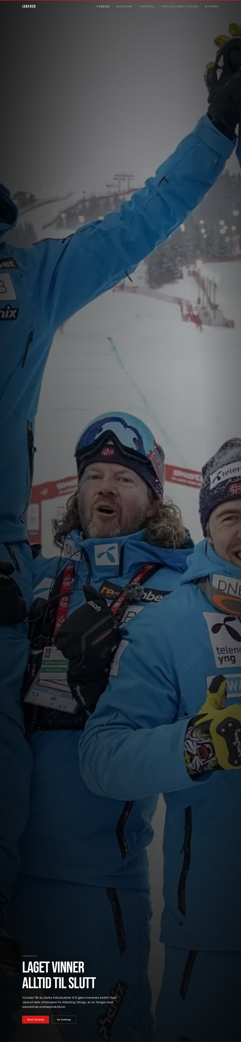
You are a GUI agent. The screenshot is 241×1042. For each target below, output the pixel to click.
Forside (103, 6)
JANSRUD (29, 6)
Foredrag (147, 6)
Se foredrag (64, 1019)
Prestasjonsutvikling (180, 6)
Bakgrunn (124, 6)
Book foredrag (35, 1019)
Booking (212, 6)
